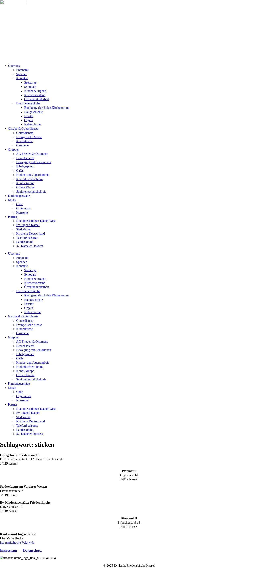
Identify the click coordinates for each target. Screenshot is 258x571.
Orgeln (28, 120)
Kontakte (22, 78)
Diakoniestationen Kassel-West (36, 220)
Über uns (14, 65)
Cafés (19, 170)
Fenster (28, 116)
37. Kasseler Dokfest (29, 246)
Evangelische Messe (29, 137)
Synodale (30, 86)
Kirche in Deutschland (30, 233)
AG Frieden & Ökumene (32, 154)
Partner (12, 216)
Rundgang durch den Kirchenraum (46, 107)
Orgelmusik (23, 208)
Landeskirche (24, 241)
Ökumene (22, 145)
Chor (19, 204)
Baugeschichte (33, 112)
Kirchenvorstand (34, 95)
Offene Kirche (25, 187)
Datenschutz (32, 550)
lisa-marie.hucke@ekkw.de (17, 542)
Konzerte (22, 212)
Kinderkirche (24, 141)
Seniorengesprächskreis (31, 191)
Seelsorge (30, 82)
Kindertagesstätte (19, 195)
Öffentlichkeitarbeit (36, 99)
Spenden (21, 74)
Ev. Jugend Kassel (28, 225)
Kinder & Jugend (35, 91)
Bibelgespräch (25, 166)
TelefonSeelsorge (27, 237)
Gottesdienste (24, 133)
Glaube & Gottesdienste (23, 128)
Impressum (8, 550)
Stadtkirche (23, 229)
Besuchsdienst (25, 158)
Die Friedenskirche (28, 103)
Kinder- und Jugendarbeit (32, 174)
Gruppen (13, 149)
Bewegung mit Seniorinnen (33, 162)
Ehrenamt (22, 70)
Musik (12, 200)
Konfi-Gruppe (25, 183)
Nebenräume (32, 124)
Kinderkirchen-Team (29, 179)
